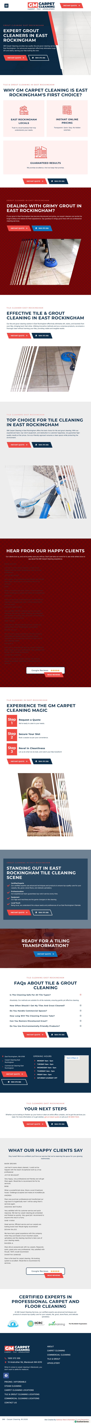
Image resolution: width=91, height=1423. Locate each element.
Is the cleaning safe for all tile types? (30, 995)
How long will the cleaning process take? (32, 1016)
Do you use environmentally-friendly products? (35, 1026)
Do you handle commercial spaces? (28, 1011)
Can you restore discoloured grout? (28, 1021)
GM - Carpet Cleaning (11, 1419)
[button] (6, 6)
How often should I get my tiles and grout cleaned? (37, 1005)
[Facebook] (6, 1375)
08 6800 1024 (73, 1117)
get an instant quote (51, 1117)
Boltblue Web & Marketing (65, 1420)
